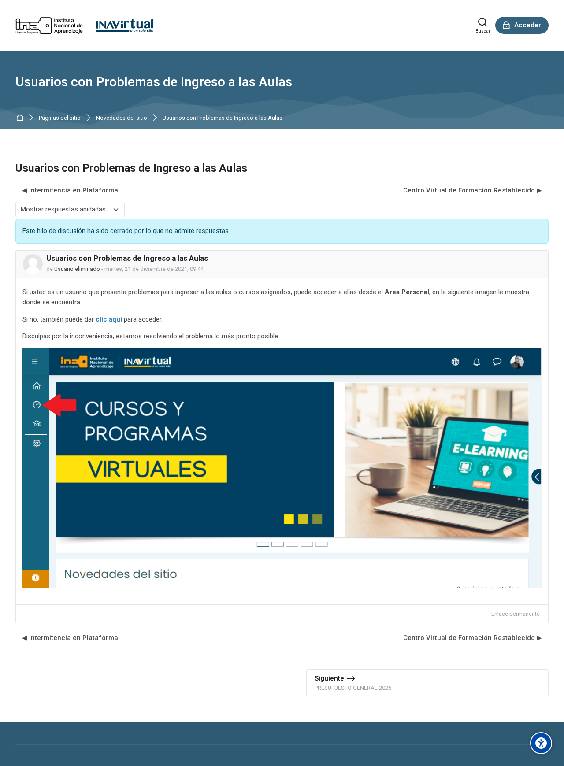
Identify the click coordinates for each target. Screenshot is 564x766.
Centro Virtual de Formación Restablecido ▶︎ (472, 190)
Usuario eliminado (77, 269)
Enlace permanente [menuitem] (515, 614)
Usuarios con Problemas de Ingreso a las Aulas (222, 118)
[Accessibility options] (541, 743)
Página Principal (21, 118)
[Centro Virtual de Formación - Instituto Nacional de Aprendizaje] (84, 25)
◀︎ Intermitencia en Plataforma (70, 190)
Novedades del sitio (121, 118)
